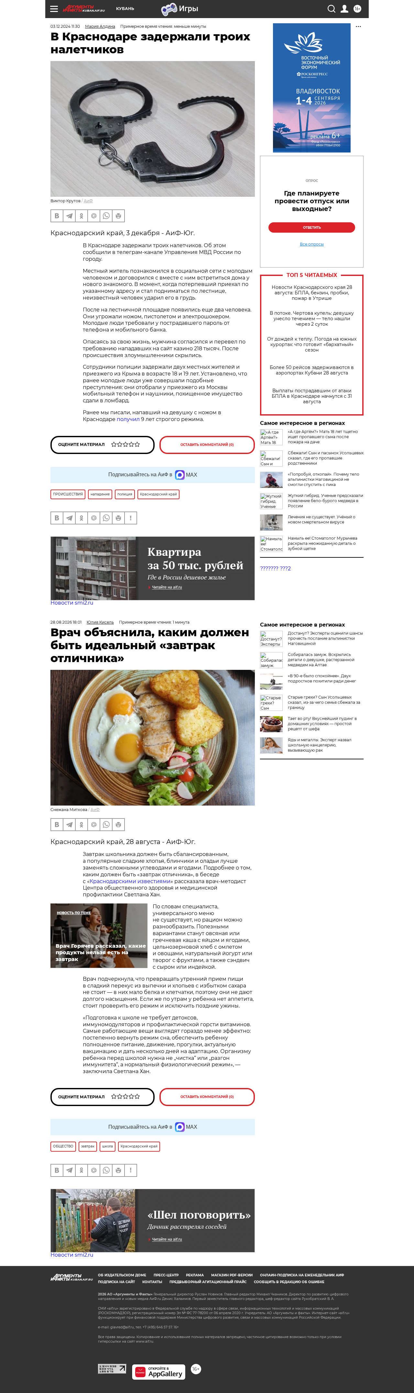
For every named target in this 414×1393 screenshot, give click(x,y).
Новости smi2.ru (71, 603)
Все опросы (312, 244)
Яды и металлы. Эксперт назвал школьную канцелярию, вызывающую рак (320, 745)
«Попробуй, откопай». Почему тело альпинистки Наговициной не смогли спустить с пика (323, 479)
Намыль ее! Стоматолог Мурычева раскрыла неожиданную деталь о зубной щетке (322, 543)
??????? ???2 (275, 568)
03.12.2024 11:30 (65, 26)
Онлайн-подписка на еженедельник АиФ (302, 1275)
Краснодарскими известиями (130, 881)
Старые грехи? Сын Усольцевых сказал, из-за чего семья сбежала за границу (324, 702)
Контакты (152, 1282)
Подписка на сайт (116, 1282)
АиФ (88, 200)
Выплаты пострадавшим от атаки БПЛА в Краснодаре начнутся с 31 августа (312, 396)
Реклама (195, 1275)
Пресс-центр (166, 1275)
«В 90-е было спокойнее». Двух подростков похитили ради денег (322, 678)
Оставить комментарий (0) (207, 445)
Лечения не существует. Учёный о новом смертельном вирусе (321, 519)
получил (128, 419)
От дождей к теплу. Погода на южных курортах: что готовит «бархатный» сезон (311, 344)
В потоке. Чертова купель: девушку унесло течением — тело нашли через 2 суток (312, 319)
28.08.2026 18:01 (66, 622)
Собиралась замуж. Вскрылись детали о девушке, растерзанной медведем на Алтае (321, 659)
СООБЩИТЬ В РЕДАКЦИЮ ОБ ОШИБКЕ (289, 1282)
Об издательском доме (122, 1275)
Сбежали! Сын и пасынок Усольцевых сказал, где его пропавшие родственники (326, 458)
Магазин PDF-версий (232, 1275)
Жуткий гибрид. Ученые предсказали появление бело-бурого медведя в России (325, 500)
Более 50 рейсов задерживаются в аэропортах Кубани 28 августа (312, 370)
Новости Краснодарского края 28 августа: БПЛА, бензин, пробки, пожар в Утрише (312, 293)
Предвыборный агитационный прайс (207, 1282)
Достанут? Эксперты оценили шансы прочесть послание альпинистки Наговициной (325, 638)
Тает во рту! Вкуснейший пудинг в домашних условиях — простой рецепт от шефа (322, 723)
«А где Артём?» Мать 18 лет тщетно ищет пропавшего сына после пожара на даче (323, 436)
